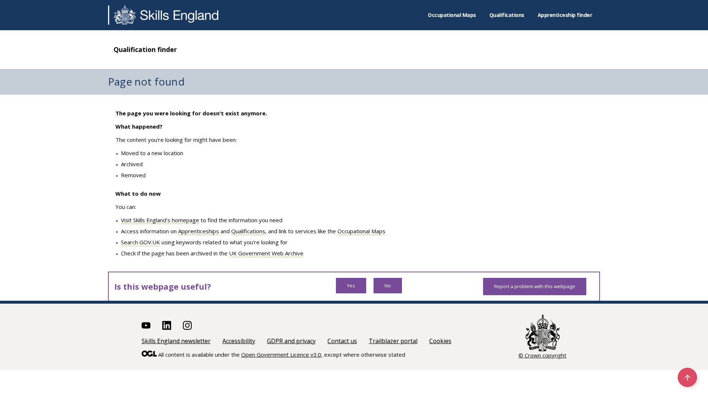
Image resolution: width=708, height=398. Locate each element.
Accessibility (238, 341)
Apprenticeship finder (565, 14)
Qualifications (506, 14)
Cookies (440, 341)
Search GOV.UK (140, 242)
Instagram (187, 325)
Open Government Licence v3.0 (281, 354)
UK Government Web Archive (266, 253)
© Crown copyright (542, 355)
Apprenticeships (198, 231)
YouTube (146, 325)
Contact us (342, 341)
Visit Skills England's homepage (160, 220)
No (388, 285)
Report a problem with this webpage (534, 286)
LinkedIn (166, 325)
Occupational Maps (452, 14)
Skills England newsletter (176, 341)
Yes (351, 285)
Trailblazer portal (393, 341)
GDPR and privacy (291, 341)
